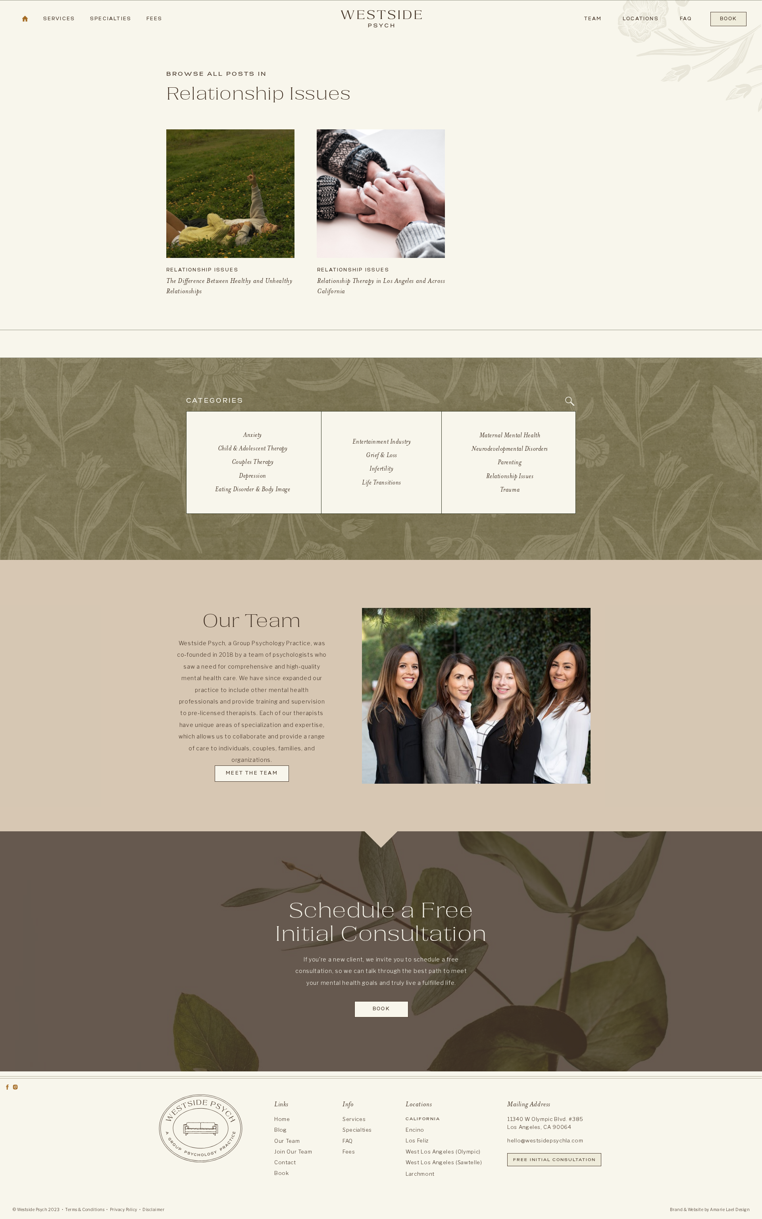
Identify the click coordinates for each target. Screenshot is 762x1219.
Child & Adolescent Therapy (253, 448)
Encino (415, 1130)
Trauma (510, 489)
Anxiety (252, 434)
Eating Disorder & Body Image (253, 489)
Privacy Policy (123, 1209)
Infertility (381, 468)
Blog (280, 1130)
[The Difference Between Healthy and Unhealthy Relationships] (230, 193)
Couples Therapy (253, 461)
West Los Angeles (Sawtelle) (444, 1162)
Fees (349, 1151)
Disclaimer (153, 1209)
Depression (252, 475)
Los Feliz (417, 1140)
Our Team (287, 1141)
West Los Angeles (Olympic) (443, 1151)
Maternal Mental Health (510, 435)
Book (281, 1173)
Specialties (357, 1130)
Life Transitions (381, 482)
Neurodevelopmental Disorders (509, 448)
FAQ (348, 1141)
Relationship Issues (202, 270)
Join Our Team (293, 1151)
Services (354, 1119)
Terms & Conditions (84, 1209)
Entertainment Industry (381, 441)
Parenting (509, 462)
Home (282, 1119)
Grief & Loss (381, 455)
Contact (285, 1162)
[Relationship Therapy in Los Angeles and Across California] (381, 193)
